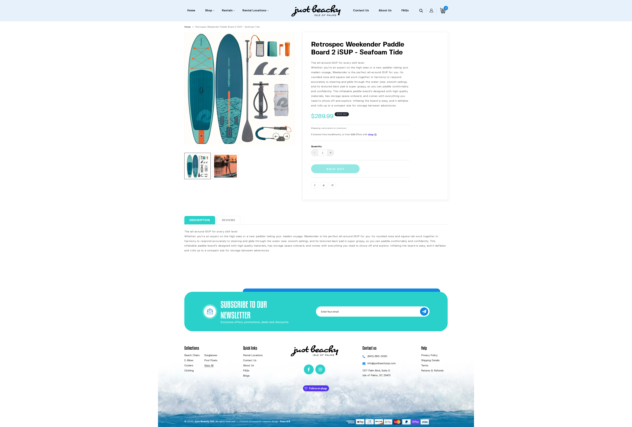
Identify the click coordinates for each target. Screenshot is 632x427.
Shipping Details (430, 360)
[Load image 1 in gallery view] (197, 166)
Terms (424, 365)
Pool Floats (210, 360)
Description (199, 220)
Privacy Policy (429, 355)
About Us (248, 365)
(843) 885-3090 (377, 356)
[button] (208, 10)
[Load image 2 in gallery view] (225, 166)
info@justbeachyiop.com (382, 364)
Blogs (246, 376)
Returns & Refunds (432, 371)
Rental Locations (253, 355)
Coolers (188, 365)
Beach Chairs (192, 355)
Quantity (316, 146)
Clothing (189, 371)
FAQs (246, 371)
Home (187, 27)
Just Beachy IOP (204, 421)
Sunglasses (210, 355)
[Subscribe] (424, 311)
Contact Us (249, 360)
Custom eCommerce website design (259, 421)
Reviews (228, 220)
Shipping (316, 128)
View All (208, 365)
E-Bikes (188, 360)
